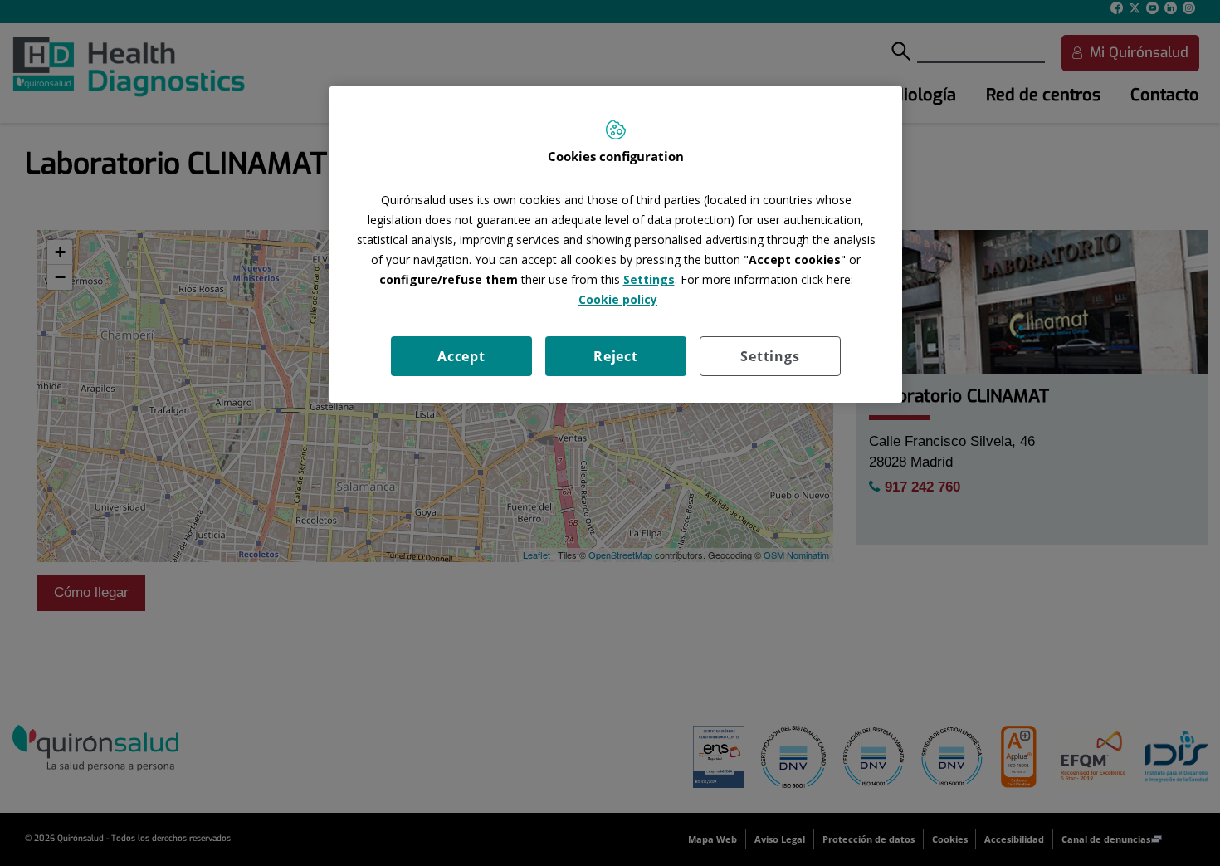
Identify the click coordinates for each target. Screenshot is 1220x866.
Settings (769, 356)
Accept (461, 356)
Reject (615, 356)
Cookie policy (617, 299)
